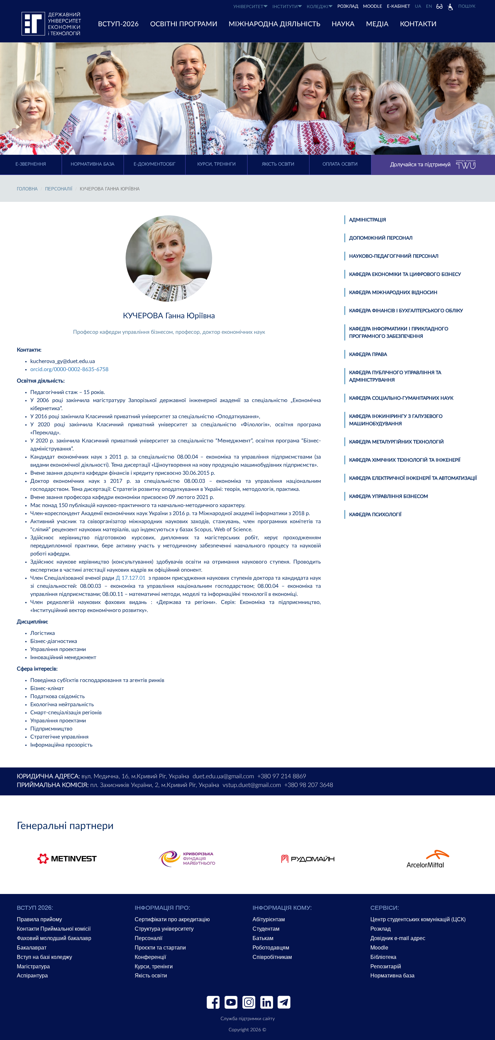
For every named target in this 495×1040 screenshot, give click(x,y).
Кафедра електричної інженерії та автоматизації (413, 478)
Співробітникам (272, 957)
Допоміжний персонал (380, 238)
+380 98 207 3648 (308, 785)
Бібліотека (383, 957)
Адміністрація (367, 220)
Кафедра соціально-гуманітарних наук (401, 398)
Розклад (380, 928)
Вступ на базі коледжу (44, 957)
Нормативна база (92, 164)
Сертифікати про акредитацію (172, 919)
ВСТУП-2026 (118, 24)
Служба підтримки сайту (248, 1018)
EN (429, 6)
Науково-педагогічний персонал (393, 256)
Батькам (263, 938)
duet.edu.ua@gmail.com (223, 777)
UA (418, 6)
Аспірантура (32, 975)
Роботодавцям (271, 947)
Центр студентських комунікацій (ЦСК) (418, 919)
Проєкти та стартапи (160, 947)
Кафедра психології (375, 514)
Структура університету (164, 928)
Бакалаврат (31, 947)
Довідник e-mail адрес (397, 938)
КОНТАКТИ (418, 24)
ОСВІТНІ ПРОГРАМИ (183, 24)
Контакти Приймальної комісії (54, 928)
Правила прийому (39, 919)
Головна (27, 188)
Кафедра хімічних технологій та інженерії (404, 460)
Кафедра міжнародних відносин (393, 292)
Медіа (377, 24)
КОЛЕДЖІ (317, 7)
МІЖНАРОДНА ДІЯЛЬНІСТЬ (274, 24)
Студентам (266, 928)
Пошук (466, 6)
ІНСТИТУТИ (285, 7)
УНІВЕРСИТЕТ (248, 7)
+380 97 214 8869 (281, 777)
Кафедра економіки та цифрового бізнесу (405, 274)
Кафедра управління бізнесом (388, 496)
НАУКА (343, 24)
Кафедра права (368, 354)
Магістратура (33, 966)
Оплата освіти (340, 164)
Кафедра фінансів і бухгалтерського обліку (406, 311)
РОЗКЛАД (347, 6)
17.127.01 (132, 578)
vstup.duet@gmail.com (252, 785)
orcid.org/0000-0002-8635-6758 (69, 369)
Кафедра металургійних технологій (396, 442)
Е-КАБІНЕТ (398, 6)
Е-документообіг (154, 164)
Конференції (150, 957)
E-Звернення (30, 164)
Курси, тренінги (216, 164)
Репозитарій (385, 966)
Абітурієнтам (269, 919)
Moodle (372, 6)
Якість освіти (278, 164)
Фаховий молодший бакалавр (54, 938)
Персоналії (58, 188)
